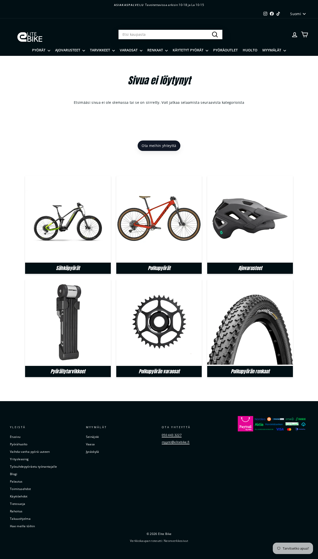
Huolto (250, 50)
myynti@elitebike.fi (176, 442)
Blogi (13, 474)
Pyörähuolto (19, 444)
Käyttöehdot (19, 496)
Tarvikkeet (100, 50)
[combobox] (170, 34)
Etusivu (15, 437)
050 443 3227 (172, 435)
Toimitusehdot (20, 489)
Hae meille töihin (22, 526)
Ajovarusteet (68, 50)
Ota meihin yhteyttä (159, 145)
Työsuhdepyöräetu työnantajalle (33, 466)
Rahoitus (16, 511)
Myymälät (272, 50)
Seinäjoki (92, 437)
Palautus (16, 481)
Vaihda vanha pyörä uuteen (30, 452)
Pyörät (39, 50)
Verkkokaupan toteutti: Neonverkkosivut (159, 541)
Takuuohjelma (20, 519)
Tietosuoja (17, 504)
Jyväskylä (92, 452)
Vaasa (90, 444)
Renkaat (155, 50)
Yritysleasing (19, 459)
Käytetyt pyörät (188, 50)
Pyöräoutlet (225, 50)
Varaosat (129, 50)
